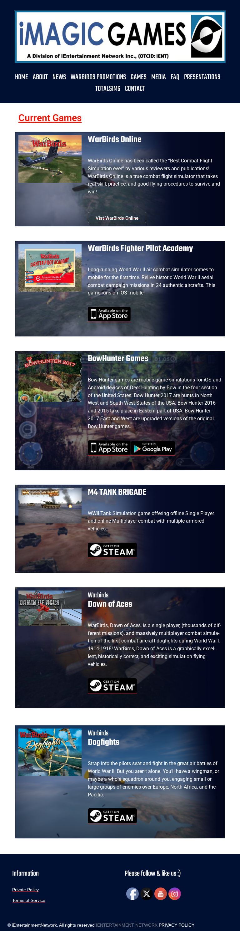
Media (158, 77)
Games (139, 77)
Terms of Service (28, 900)
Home (21, 77)
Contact (135, 89)
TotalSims (107, 89)
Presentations (202, 77)
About (40, 77)
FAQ (175, 77)
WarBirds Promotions (98, 77)
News (59, 77)
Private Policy (25, 889)
